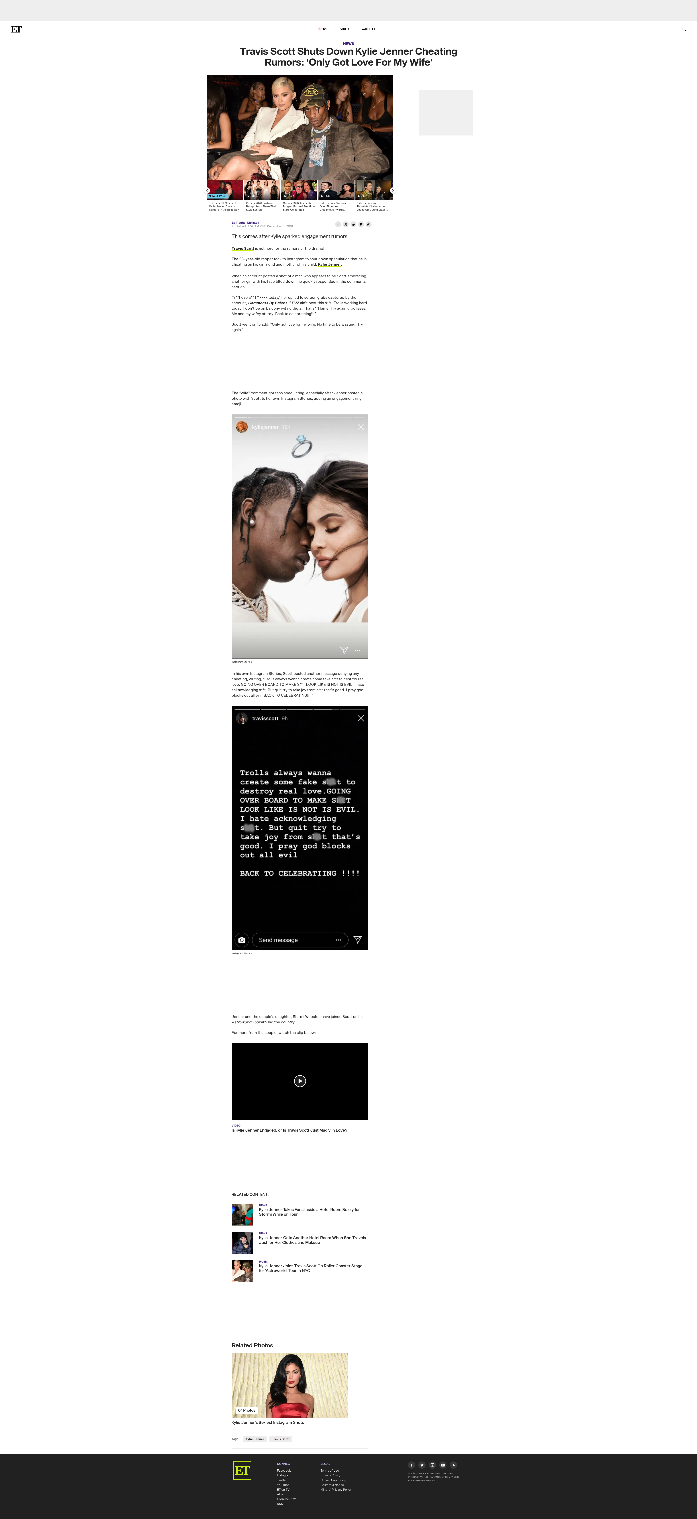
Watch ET (369, 29)
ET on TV (283, 1490)
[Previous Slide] (207, 190)
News (348, 43)
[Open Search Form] (684, 29)
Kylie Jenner (329, 264)
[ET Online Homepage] (16, 29)
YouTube (283, 1485)
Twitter (282, 1480)
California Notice (332, 1485)
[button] (300, 1081)
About (281, 1494)
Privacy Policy (330, 1475)
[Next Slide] (393, 190)
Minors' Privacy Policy (336, 1490)
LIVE (324, 29)
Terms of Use (330, 1471)
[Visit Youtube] (443, 1465)
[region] (300, 127)
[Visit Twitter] (422, 1465)
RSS (280, 1504)
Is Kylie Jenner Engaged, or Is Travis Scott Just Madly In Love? (289, 1130)
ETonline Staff (286, 1499)
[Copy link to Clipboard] (368, 225)
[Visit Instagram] (432, 1465)
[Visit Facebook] (411, 1465)
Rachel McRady (247, 223)
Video (344, 29)
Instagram (284, 1475)
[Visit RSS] (453, 1465)
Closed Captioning (334, 1480)
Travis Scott (243, 248)
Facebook (284, 1471)
